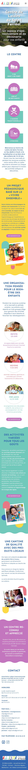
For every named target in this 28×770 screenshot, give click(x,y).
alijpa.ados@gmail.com (15, 730)
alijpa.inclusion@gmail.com (10, 722)
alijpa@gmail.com (7, 714)
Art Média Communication (18, 767)
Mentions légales (19, 765)
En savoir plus (14, 236)
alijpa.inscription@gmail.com (11, 718)
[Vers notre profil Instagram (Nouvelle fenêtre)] (7, 742)
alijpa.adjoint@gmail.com (10, 728)
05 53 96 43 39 (9, 682)
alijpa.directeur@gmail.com (17, 724)
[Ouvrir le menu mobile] (25, 3)
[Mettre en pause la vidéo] (26, 42)
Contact (10, 765)
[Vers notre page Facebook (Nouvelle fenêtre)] (3, 742)
